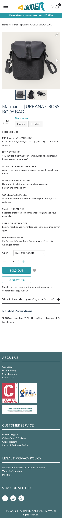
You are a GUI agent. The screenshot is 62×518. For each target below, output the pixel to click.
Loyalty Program (10, 434)
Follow (37, 123)
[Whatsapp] (21, 498)
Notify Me (18, 279)
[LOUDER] (31, 6)
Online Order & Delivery (14, 438)
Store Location (9, 374)
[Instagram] (13, 498)
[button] (56, 34)
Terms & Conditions (12, 471)
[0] (57, 6)
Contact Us (8, 377)
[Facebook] (5, 498)
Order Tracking (9, 441)
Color (5, 252)
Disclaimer (7, 474)
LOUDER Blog (9, 370)
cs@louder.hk (22, 290)
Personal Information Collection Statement (23, 467)
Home (5, 24)
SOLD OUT (17, 270)
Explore (21, 123)
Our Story (7, 366)
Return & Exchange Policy (15, 445)
